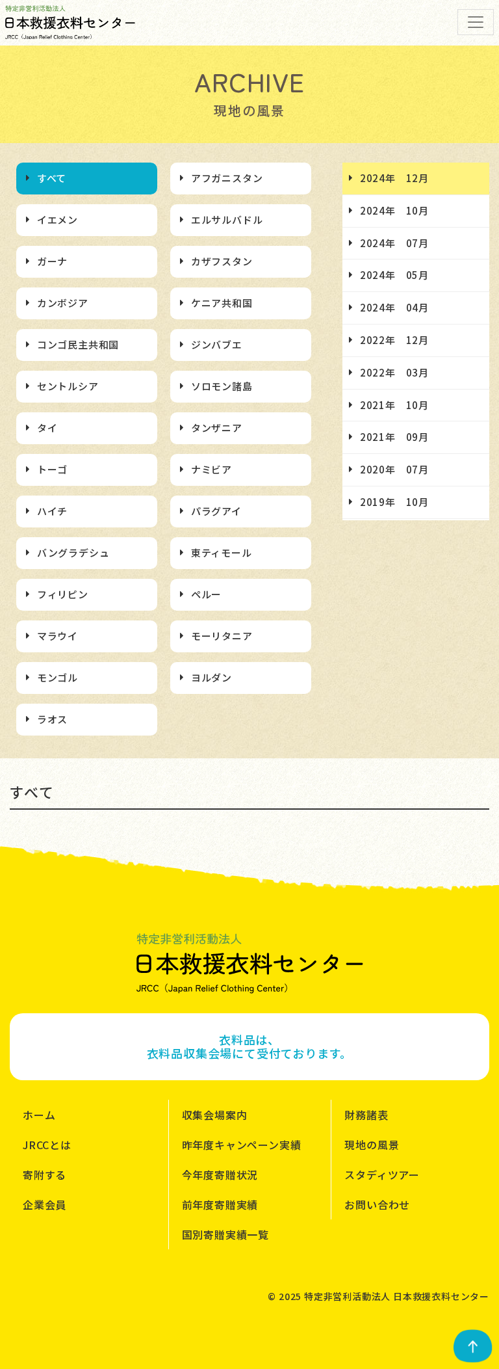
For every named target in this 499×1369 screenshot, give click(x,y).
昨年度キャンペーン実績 (241, 1144)
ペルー (206, 594)
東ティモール (221, 552)
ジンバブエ (216, 344)
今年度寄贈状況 (220, 1174)
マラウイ (57, 636)
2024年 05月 (394, 275)
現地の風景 (371, 1144)
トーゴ (52, 469)
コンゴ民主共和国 (78, 344)
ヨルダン (211, 677)
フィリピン (62, 594)
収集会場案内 (215, 1115)
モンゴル (57, 677)
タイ (47, 427)
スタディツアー (382, 1174)
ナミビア (211, 469)
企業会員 (44, 1204)
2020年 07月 (394, 469)
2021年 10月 (394, 405)
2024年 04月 (394, 307)
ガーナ (52, 261)
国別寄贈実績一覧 (225, 1234)
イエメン (57, 219)
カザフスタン (222, 261)
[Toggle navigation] (475, 22)
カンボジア (62, 303)
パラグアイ (216, 511)
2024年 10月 (394, 210)
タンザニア (216, 427)
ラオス (52, 719)
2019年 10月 (394, 502)
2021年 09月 (394, 437)
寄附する (44, 1174)
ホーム (39, 1115)
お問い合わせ (377, 1204)
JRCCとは (47, 1144)
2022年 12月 (394, 340)
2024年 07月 (394, 243)
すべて (51, 178)
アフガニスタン (227, 178)
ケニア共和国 (222, 303)
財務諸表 (366, 1115)
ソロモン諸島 (222, 386)
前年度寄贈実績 (220, 1204)
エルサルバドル (227, 219)
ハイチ (52, 511)
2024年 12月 (394, 178)
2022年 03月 (394, 372)
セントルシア (68, 386)
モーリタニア (222, 636)
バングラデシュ (73, 552)
